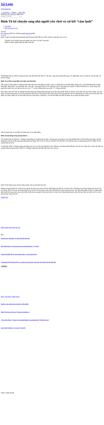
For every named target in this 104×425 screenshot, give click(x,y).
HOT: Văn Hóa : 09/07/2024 (10, 297)
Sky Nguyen (5, 33)
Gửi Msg (4, 266)
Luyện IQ (5, 12)
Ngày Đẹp (21, 12)
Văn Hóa (8, 26)
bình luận (29, 33)
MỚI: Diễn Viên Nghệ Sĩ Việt (10, 227)
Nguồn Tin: (4, 197)
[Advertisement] (52, 59)
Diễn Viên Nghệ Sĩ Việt (11, 28)
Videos (13, 12)
